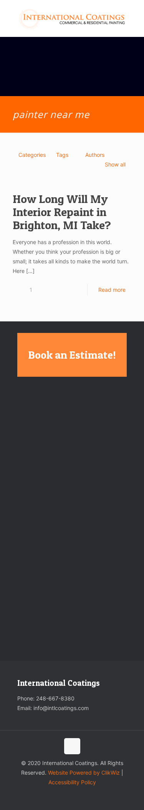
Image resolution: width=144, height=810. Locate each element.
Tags (62, 154)
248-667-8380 (55, 698)
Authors (94, 154)
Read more (112, 289)
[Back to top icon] (72, 746)
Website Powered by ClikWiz (84, 772)
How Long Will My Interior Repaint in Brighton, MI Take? (62, 212)
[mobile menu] (133, 15)
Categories (32, 154)
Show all (115, 164)
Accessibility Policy (72, 782)
